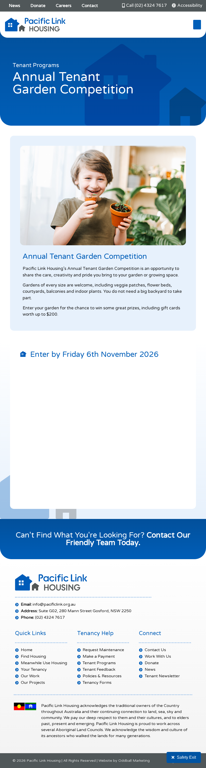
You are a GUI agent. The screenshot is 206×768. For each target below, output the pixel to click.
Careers (63, 5)
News (14, 5)
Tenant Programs (36, 65)
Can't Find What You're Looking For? (103, 539)
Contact (90, 5)
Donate (37, 5)
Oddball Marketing (134, 760)
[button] (197, 24)
